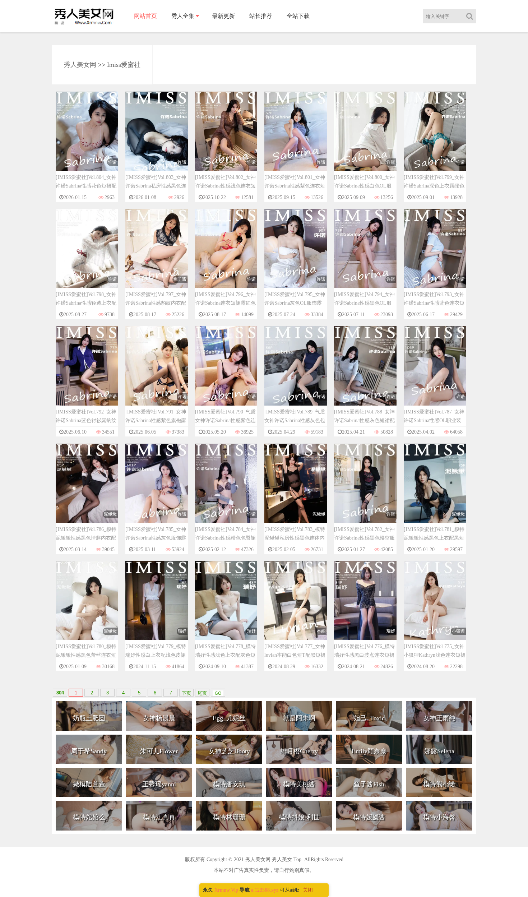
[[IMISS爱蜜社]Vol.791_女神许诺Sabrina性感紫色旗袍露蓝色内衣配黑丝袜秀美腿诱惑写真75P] (156, 372)
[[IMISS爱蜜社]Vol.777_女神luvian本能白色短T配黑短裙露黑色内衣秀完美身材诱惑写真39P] (295, 607)
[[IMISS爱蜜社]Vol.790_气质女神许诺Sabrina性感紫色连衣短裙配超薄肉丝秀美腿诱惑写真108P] (226, 372)
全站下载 (298, 16)
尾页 (202, 693)
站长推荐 (260, 16)
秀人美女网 (80, 64)
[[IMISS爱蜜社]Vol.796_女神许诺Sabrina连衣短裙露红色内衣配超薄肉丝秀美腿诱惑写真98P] (226, 255)
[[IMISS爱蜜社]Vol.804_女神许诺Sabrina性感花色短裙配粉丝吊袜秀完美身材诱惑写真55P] (87, 138)
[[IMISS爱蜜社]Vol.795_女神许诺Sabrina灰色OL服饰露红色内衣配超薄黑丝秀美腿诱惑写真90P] (295, 255)
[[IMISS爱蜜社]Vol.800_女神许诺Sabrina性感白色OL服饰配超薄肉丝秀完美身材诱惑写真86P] (365, 138)
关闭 (308, 890)
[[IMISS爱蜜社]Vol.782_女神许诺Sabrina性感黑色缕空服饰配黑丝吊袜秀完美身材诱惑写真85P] (365, 490)
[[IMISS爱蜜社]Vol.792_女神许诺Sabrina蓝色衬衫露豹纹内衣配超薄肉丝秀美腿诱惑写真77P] (87, 372)
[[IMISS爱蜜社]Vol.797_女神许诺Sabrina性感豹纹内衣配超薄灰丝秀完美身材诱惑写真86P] (156, 255)
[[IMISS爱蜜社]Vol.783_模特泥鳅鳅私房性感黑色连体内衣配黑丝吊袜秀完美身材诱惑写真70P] (295, 490)
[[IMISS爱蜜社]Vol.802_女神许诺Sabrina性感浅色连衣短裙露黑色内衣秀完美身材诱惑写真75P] (226, 138)
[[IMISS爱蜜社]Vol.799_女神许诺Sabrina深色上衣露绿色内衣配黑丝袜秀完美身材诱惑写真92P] (435, 138)
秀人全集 (182, 16)
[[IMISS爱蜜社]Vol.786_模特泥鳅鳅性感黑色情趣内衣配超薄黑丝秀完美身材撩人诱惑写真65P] (87, 490)
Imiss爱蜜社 (123, 64)
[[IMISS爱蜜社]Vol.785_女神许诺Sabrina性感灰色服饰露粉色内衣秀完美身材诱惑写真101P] (156, 490)
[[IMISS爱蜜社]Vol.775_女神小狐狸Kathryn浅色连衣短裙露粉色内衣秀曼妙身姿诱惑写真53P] (435, 607)
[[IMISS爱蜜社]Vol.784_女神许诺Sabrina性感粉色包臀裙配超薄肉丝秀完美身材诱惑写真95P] (226, 490)
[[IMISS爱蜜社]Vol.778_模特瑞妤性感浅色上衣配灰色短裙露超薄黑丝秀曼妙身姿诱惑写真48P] (226, 607)
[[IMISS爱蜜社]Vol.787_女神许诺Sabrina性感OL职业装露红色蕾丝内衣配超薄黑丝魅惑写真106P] (435, 372)
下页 (186, 693)
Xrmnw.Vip (226, 890)
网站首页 (145, 16)
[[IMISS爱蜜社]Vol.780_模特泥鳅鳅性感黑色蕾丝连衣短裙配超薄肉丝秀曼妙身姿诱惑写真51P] (87, 607)
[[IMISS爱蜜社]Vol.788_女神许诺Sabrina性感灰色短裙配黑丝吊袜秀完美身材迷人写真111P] (365, 372)
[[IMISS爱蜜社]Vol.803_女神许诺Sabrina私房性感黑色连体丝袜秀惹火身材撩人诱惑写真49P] (156, 138)
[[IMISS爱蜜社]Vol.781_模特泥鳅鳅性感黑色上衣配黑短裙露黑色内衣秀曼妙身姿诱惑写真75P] (435, 490)
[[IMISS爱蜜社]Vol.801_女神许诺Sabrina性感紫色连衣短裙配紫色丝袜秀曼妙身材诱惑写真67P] (295, 138)
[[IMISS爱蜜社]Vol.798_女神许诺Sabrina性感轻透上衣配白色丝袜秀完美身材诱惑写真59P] (87, 255)
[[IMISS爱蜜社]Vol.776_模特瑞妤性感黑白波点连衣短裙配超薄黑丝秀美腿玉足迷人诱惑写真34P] (365, 607)
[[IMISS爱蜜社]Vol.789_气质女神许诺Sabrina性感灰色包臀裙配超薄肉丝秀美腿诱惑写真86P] (295, 372)
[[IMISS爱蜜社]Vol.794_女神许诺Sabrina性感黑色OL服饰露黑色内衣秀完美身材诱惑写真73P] (365, 255)
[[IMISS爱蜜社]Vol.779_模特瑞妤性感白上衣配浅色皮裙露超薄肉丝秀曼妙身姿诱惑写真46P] (156, 607)
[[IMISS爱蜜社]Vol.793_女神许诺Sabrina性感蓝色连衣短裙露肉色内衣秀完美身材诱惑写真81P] (435, 255)
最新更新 (223, 16)
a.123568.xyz (264, 890)
